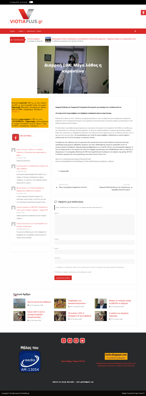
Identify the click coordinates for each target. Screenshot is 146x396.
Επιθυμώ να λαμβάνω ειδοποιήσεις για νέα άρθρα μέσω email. (74, 272)
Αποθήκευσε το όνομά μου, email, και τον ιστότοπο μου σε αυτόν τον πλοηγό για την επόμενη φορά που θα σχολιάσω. (90, 267)
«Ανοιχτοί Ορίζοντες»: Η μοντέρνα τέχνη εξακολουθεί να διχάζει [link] (31, 152)
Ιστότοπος (57, 258)
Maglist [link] (124, 393)
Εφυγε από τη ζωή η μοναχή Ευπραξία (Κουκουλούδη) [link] (36, 314)
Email (56, 248)
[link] (143, 12)
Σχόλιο (56, 213)
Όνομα (56, 239)
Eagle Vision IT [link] (140, 393)
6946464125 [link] (15, 112)
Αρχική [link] (12, 31)
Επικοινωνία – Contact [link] (34, 31)
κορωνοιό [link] (62, 113)
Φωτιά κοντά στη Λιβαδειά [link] (39, 302)
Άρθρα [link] (21, 31)
